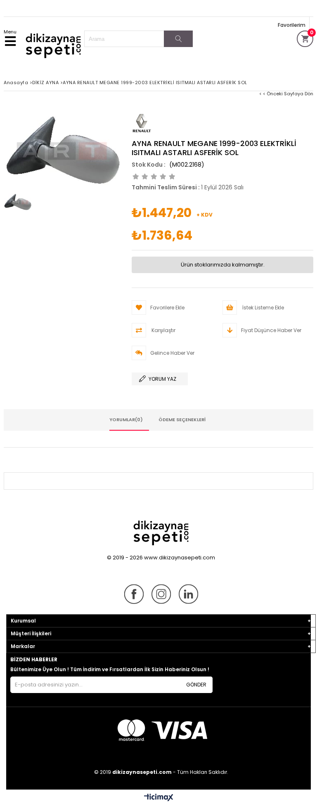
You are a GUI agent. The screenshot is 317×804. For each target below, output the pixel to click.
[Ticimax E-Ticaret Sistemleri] (158, 798)
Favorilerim (291, 24)
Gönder (196, 684)
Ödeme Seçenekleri (182, 419)
